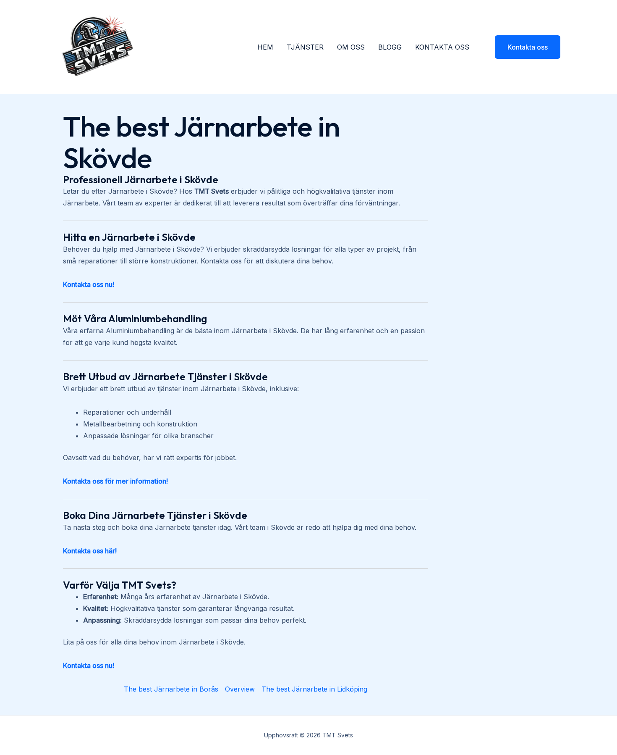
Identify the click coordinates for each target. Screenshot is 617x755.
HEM (265, 47)
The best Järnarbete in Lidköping (314, 689)
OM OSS (351, 47)
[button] (522, 47)
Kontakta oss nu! (88, 284)
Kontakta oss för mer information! (115, 481)
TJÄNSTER (305, 47)
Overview (240, 689)
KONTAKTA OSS (442, 47)
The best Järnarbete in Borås (171, 689)
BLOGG (390, 47)
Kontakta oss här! (90, 551)
